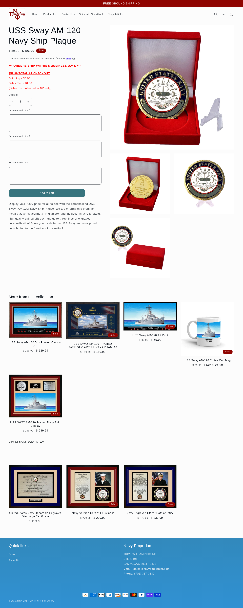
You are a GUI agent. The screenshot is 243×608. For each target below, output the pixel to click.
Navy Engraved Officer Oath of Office (150, 512)
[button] (216, 14)
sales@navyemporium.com (151, 568)
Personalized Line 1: (20, 110)
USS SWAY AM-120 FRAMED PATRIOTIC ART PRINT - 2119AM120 (92, 345)
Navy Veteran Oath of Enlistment (93, 512)
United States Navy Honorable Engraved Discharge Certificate (35, 514)
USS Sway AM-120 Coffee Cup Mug (207, 360)
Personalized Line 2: (20, 136)
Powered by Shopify (44, 601)
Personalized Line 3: (20, 162)
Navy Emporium (25, 601)
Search (13, 554)
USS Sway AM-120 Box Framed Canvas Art (35, 344)
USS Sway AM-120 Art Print (150, 335)
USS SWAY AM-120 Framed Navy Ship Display (35, 424)
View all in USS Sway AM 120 (26, 441)
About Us (14, 560)
